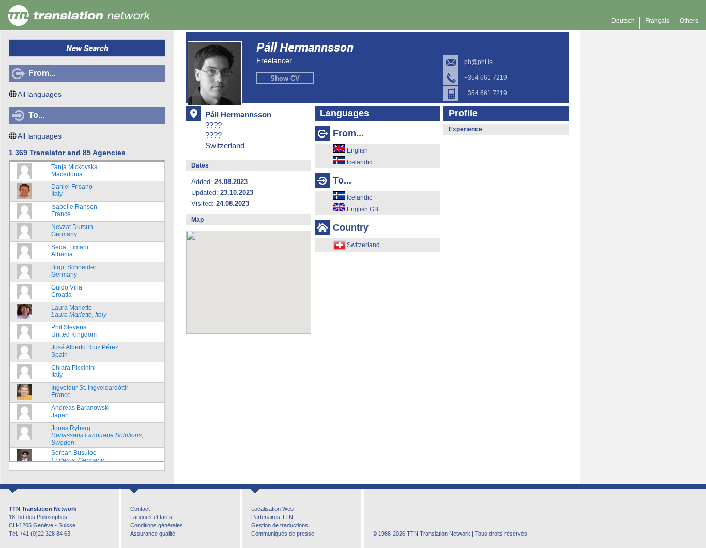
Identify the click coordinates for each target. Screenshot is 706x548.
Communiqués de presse (282, 533)
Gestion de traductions (279, 525)
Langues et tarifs (151, 517)
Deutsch (623, 20)
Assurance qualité (152, 533)
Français (657, 20)
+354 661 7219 (485, 77)
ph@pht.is (478, 62)
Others (689, 20)
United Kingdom (74, 331)
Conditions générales (156, 525)
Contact (140, 509)
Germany (72, 230)
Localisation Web (272, 509)
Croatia (66, 291)
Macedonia (74, 170)
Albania (69, 250)
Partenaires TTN (272, 517)
